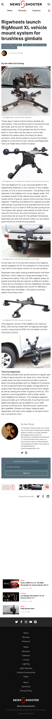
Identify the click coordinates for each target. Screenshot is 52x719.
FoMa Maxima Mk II (27, 609)
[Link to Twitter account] (16, 622)
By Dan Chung (27, 424)
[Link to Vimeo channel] (35, 622)
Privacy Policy (26, 691)
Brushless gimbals (9, 47)
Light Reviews (26, 668)
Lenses (22, 593)
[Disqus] (26, 539)
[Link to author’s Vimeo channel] (26, 453)
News (9, 10)
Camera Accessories (26, 672)
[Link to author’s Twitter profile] (22, 453)
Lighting (26, 664)
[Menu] (49, 11)
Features (26, 641)
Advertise (26, 686)
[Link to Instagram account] (26, 622)
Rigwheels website (9, 332)
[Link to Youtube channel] (30, 622)
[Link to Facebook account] (21, 622)
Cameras (36, 10)
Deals (26, 677)
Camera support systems (12, 45)
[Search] (2, 4)
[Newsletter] (49, 4)
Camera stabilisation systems (34, 45)
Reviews (22, 10)
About (26, 682)
